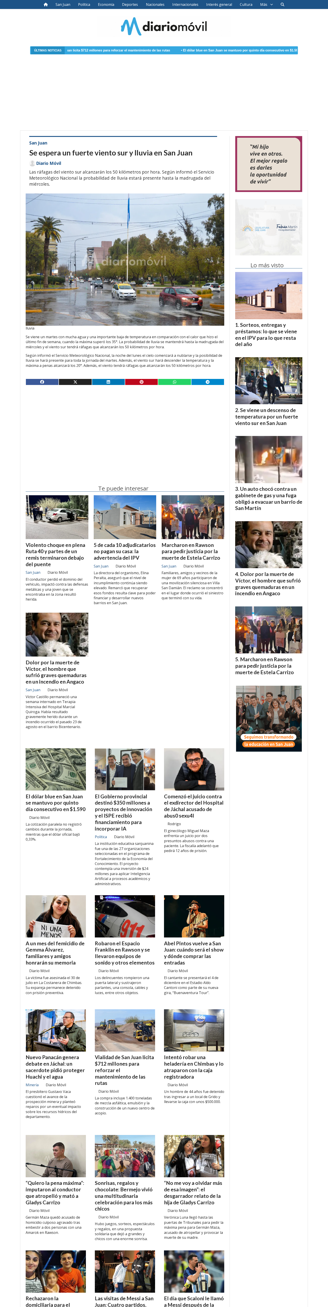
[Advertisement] (164, 89)
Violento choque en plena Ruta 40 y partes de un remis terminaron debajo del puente (55, 554)
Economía (106, 4)
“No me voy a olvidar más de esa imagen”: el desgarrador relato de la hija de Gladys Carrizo (193, 1192)
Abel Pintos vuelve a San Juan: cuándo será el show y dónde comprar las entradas (194, 953)
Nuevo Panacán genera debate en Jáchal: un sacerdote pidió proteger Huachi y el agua (55, 1067)
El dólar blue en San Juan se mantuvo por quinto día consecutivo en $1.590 (184, 50)
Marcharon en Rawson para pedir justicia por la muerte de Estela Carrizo (191, 551)
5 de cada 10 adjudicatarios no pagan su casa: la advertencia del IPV (125, 551)
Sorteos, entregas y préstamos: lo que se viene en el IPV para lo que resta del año (266, 334)
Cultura (246, 4)
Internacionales (185, 4)
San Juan (63, 4)
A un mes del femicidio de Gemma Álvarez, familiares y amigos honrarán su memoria (55, 953)
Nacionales (155, 4)
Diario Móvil (48, 163)
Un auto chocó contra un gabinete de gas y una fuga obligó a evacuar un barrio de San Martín (268, 498)
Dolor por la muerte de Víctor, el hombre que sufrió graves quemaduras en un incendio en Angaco (56, 672)
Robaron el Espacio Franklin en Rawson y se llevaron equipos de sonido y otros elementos (125, 953)
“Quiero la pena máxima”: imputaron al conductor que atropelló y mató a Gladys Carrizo (55, 1192)
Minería (32, 1084)
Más (263, 4)
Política (84, 4)
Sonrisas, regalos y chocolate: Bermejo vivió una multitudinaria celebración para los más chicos (124, 1196)
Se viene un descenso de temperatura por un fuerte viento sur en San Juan (266, 416)
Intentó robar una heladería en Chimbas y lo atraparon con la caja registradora (194, 1067)
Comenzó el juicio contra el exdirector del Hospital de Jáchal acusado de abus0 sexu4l (194, 806)
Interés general (219, 4)
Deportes (130, 4)
